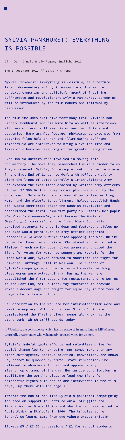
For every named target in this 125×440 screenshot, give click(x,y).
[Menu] (8, 10)
